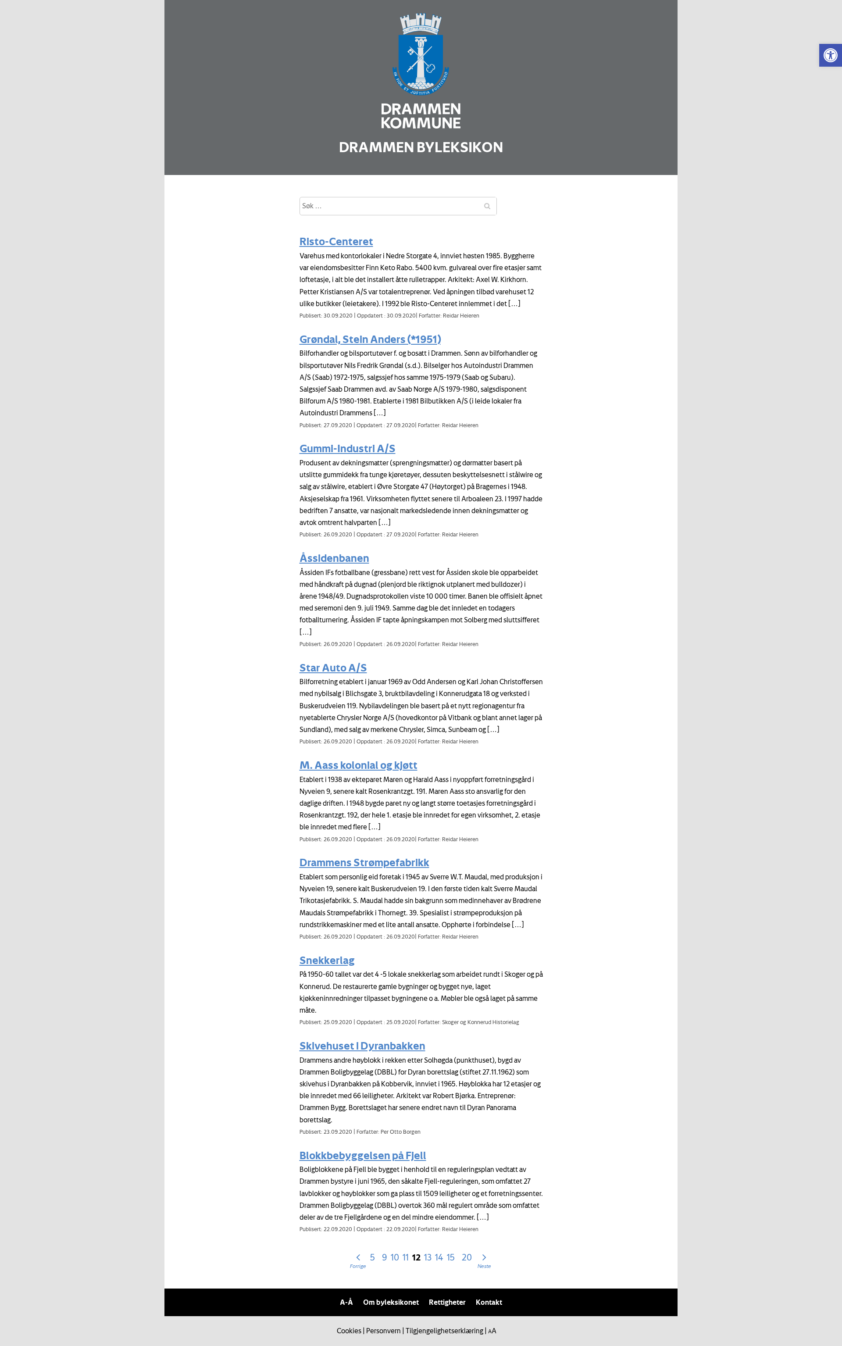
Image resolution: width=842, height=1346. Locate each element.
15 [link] (451, 1257)
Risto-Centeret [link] (336, 241)
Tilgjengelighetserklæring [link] (444, 1331)
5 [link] (372, 1257)
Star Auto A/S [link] (333, 667)
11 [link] (406, 1257)
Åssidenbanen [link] (334, 558)
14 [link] (439, 1257)
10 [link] (395, 1257)
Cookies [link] (349, 1331)
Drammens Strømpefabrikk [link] (364, 862)
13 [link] (428, 1257)
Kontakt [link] (489, 1302)
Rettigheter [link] (447, 1302)
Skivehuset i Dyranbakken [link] (362, 1045)
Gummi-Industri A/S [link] (348, 448)
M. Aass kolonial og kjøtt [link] (358, 765)
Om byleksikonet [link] (391, 1302)
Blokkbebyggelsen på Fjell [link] (363, 1155)
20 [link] (467, 1257)
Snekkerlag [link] (327, 960)
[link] (830, 55)
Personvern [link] (383, 1331)
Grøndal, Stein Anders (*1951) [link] (370, 339)
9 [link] (384, 1257)
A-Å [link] (346, 1302)
